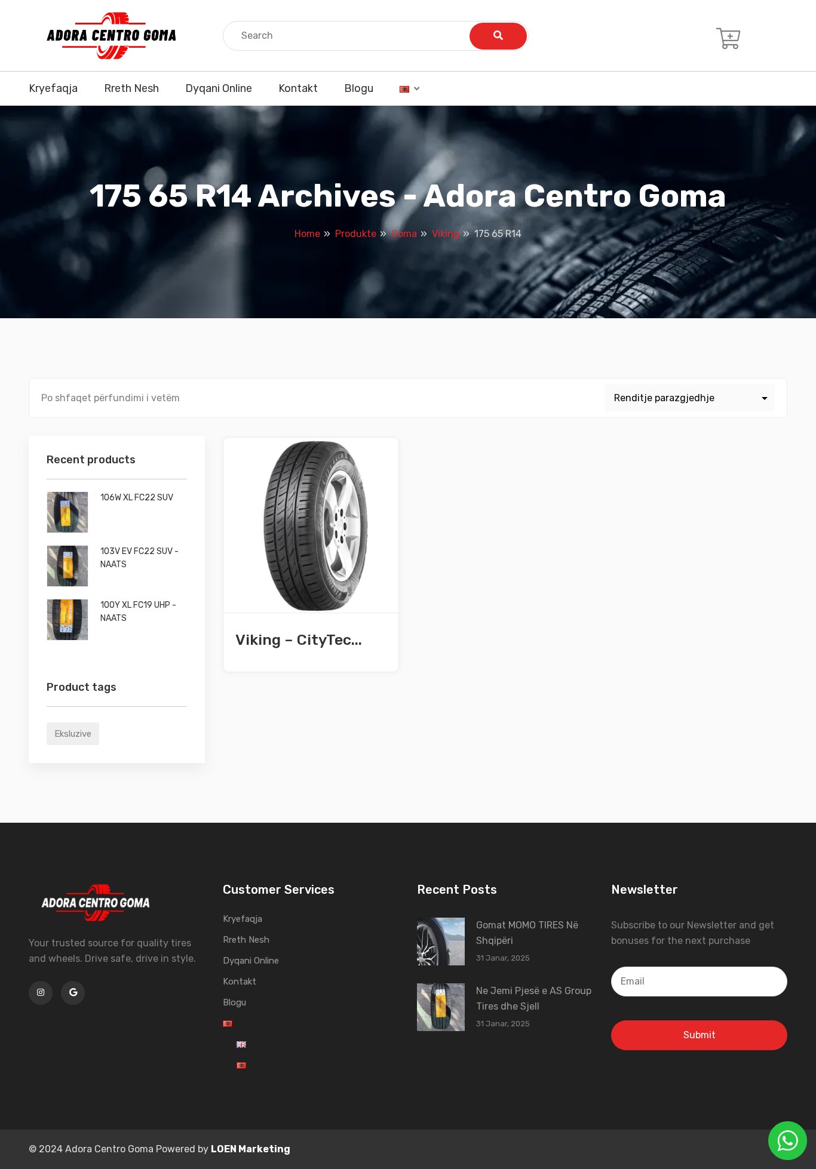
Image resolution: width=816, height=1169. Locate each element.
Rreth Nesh (131, 88)
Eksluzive (72, 733)
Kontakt (298, 88)
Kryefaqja (53, 88)
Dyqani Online (218, 88)
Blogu (358, 88)
